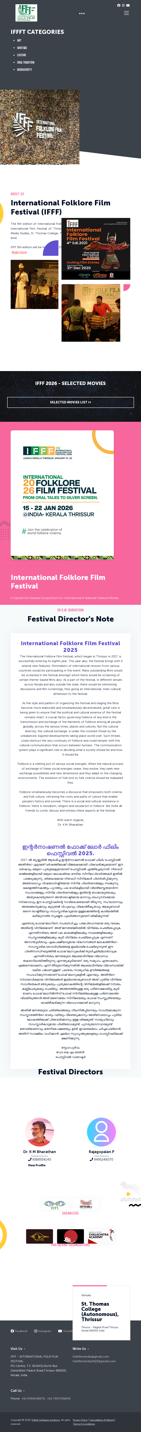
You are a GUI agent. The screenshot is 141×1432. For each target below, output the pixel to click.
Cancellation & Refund (102, 1420)
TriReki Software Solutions (45, 1420)
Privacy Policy (80, 1420)
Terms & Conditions (84, 1424)
